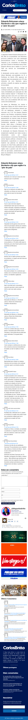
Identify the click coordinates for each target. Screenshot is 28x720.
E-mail (3, 491)
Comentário (4, 475)
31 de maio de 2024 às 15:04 (11, 254)
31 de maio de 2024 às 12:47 (11, 175)
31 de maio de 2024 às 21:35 (11, 427)
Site (2, 495)
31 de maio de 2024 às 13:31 (11, 202)
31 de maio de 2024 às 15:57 (11, 298)
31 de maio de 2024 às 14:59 (11, 238)
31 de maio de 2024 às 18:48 (11, 359)
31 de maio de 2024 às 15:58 (11, 312)
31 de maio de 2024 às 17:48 (11, 343)
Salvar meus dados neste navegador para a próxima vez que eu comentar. (12, 501)
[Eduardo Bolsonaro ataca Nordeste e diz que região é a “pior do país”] (21, 31)
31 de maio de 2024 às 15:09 (11, 269)
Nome (2, 488)
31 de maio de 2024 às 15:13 (11, 283)
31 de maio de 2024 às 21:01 (11, 374)
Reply (5, 180)
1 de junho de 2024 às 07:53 (11, 443)
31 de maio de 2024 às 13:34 (11, 222)
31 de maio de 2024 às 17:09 (11, 327)
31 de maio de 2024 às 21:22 (11, 410)
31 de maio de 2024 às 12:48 (11, 187)
